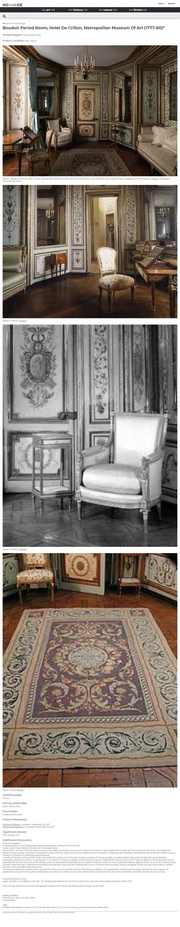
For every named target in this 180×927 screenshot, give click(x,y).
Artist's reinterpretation (13, 827)
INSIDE (48, 9)
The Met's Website (11, 824)
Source (155, 179)
